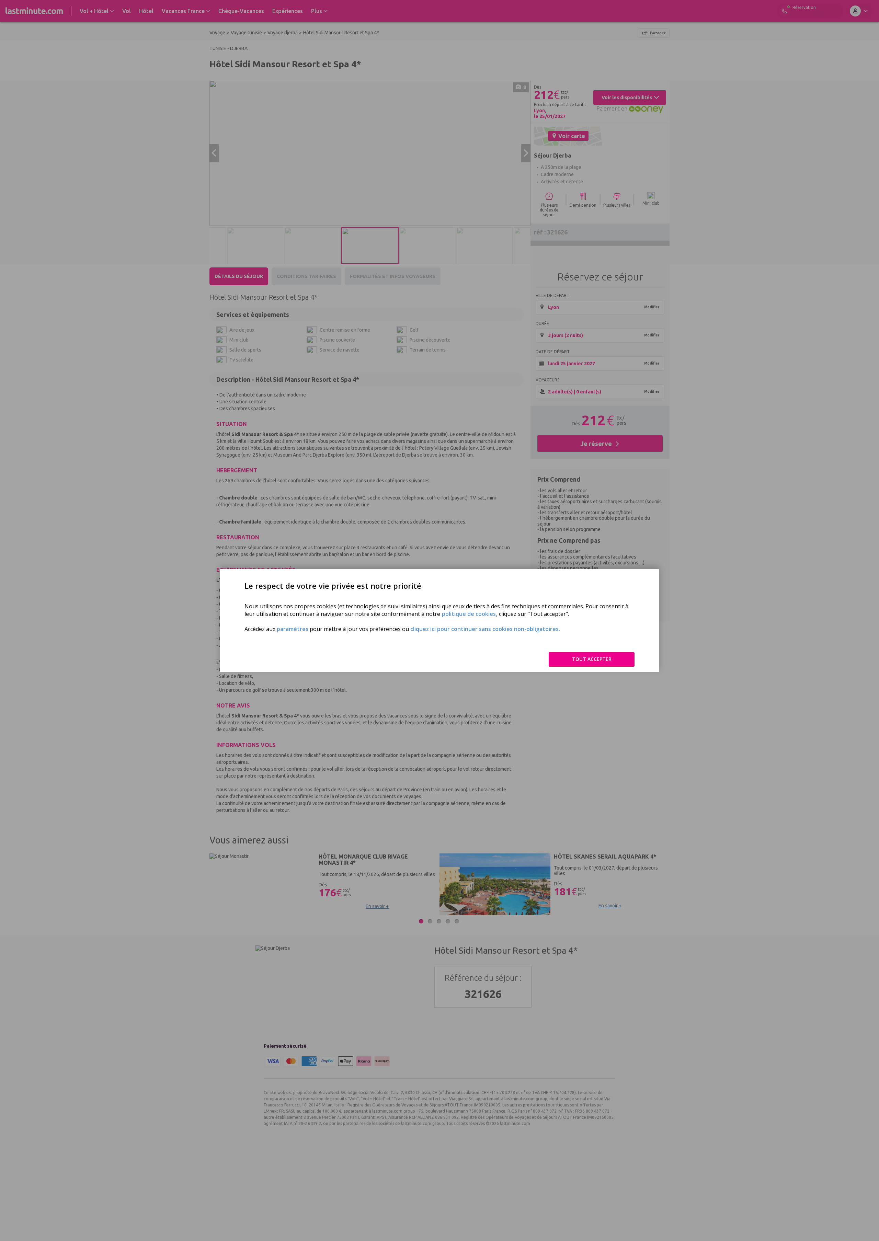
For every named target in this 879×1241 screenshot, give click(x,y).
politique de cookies (469, 614)
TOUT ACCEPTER (592, 659)
